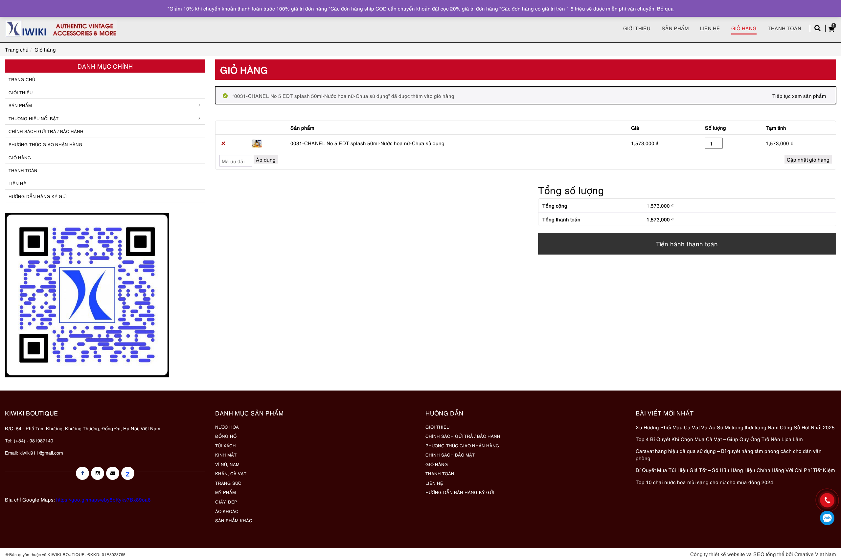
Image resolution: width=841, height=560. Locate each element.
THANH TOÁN (23, 170)
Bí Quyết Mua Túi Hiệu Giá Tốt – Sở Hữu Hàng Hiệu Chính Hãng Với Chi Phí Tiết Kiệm (735, 469)
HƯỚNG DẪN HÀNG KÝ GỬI (38, 196)
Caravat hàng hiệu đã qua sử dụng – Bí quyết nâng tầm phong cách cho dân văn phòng (729, 454)
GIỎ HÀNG (20, 157)
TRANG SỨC (228, 483)
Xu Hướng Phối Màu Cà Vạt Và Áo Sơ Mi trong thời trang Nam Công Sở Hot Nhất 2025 (735, 427)
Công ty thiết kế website (717, 553)
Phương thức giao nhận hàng (45, 144)
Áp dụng (266, 159)
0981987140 (827, 518)
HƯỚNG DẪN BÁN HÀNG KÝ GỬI (459, 492)
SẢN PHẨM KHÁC (233, 520)
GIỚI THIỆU (21, 92)
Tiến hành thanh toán (687, 243)
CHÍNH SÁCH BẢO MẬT (450, 455)
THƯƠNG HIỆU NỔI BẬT (33, 118)
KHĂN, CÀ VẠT (230, 473)
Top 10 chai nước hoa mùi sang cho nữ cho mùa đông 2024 (704, 482)
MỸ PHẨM (225, 492)
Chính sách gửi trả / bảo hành (46, 131)
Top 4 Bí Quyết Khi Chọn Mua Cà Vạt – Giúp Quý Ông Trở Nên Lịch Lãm (719, 439)
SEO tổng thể (768, 553)
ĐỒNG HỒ (226, 436)
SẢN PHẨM (675, 28)
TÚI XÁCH (225, 445)
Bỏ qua (665, 8)
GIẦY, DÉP (226, 501)
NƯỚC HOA (227, 427)
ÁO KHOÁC (227, 511)
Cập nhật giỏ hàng (808, 159)
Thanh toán (784, 28)
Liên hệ (710, 28)
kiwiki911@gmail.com (41, 452)
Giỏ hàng (744, 28)
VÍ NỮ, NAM (227, 464)
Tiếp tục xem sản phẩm (799, 95)
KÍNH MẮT (226, 455)
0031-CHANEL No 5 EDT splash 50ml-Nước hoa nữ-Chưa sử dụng (367, 143)
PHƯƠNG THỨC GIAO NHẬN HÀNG (462, 445)
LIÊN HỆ (17, 183)
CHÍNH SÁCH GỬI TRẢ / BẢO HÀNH (462, 436)
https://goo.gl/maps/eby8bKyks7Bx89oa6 (103, 499)
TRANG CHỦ (22, 79)
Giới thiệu (636, 28)
